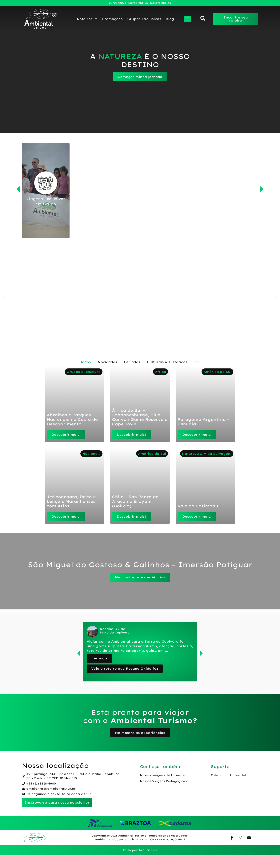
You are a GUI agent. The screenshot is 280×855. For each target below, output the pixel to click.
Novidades (107, 362)
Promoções (112, 19)
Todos (85, 362)
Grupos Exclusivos (144, 19)
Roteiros (85, 19)
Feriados (132, 362)
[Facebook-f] (232, 837)
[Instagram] (240, 837)
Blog (170, 19)
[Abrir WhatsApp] (270, 845)
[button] (187, 19)
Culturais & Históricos (167, 362)
